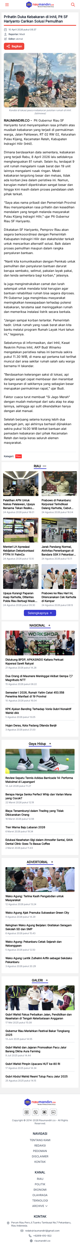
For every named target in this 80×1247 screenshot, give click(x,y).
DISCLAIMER (40, 1156)
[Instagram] (26, 1112)
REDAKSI (40, 1145)
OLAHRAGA (40, 1195)
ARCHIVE (38, 1206)
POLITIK (40, 1184)
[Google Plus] (53, 1112)
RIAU (40, 1178)
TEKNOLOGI (40, 1200)
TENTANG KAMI (40, 1140)
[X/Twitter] (35, 1112)
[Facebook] (44, 1112)
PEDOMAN (40, 1151)
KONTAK (40, 1161)
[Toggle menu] (7, 5)
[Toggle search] (73, 5)
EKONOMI (40, 1189)
